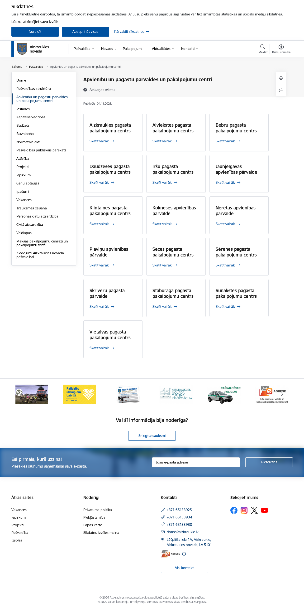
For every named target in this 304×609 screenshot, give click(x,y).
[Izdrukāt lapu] (281, 78)
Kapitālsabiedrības (30, 117)
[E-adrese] (170, 554)
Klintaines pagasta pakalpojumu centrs (110, 210)
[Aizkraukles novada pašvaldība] (33, 49)
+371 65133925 (179, 509)
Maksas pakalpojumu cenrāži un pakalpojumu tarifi (42, 243)
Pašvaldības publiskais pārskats (41, 150)
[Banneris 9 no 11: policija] (224, 394)
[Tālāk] (281, 394)
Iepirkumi (23, 175)
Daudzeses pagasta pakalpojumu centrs (110, 169)
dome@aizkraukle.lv (182, 532)
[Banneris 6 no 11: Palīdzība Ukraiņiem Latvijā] (79, 394)
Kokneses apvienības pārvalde (174, 210)
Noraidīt (35, 31)
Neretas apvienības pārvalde (236, 210)
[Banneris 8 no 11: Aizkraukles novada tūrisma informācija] (176, 394)
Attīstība (22, 158)
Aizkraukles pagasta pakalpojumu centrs (110, 128)
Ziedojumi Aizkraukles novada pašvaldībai (40, 255)
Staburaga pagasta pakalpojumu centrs (173, 293)
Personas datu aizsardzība (37, 216)
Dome (21, 80)
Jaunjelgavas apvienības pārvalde (236, 169)
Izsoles (16, 540)
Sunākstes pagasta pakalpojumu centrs (236, 293)
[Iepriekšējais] (22, 394)
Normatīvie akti (28, 142)
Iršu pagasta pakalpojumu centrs (173, 169)
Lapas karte (92, 525)
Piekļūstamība (94, 517)
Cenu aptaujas (27, 183)
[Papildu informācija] (184, 554)
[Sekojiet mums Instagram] (244, 510)
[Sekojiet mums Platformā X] (254, 510)
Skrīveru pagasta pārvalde (107, 293)
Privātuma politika (97, 509)
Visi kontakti (184, 568)
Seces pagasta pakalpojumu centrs (173, 252)
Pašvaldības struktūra (33, 88)
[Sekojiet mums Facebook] (234, 510)
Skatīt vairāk (99, 141)
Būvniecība (25, 133)
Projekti (22, 166)
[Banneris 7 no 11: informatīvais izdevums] (128, 394)
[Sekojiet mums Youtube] (264, 510)
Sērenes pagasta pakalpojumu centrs (236, 252)
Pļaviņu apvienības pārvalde (109, 252)
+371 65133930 (179, 524)
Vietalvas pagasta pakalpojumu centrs (110, 334)
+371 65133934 (179, 517)
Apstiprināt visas (85, 31)
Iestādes (23, 109)
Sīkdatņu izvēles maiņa (101, 532)
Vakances (24, 200)
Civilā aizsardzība (29, 224)
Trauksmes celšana (31, 208)
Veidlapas (24, 233)
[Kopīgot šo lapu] (281, 90)
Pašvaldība (19, 532)
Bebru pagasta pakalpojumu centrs (236, 128)
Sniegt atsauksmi (152, 435)
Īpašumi (22, 191)
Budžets (22, 125)
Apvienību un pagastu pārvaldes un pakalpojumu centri (42, 99)
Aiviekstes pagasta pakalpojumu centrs (173, 128)
